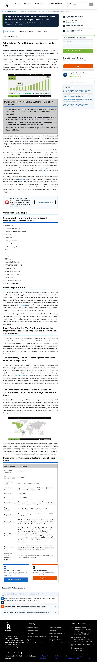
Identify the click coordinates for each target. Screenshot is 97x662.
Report (26, 3)
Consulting (39, 3)
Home (17, 3)
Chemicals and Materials (57, 634)
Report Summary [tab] (9, 31)
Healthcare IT (31, 634)
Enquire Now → (44, 578)
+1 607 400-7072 (80, 651)
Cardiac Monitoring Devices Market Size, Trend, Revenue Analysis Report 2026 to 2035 (77, 100)
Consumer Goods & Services (36, 637)
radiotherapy (21, 179)
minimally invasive (21, 376)
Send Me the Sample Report (45, 202)
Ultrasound (25, 305)
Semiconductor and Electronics (37, 643)
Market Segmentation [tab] (26, 31)
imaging (45, 170)
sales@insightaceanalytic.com (84, 644)
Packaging (52, 631)
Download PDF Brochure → (78, 51)
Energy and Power (55, 640)
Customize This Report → (16, 579)
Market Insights (55, 3)
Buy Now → (78, 66)
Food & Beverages (55, 628)
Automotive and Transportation (59, 643)
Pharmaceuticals (32, 628)
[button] (30, 594)
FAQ (89, 658)
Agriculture (30, 640)
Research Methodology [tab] (11, 37)
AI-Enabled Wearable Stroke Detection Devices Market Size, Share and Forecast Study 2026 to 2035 (77, 91)
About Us (69, 4)
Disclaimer (71, 658)
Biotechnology (54, 637)
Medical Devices (11, 11)
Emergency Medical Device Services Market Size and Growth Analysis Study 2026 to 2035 (76, 95)
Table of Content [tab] (42, 31)
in (2, 598)
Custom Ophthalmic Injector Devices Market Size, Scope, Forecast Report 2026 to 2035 (76, 105)
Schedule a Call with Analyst (78, 82)
